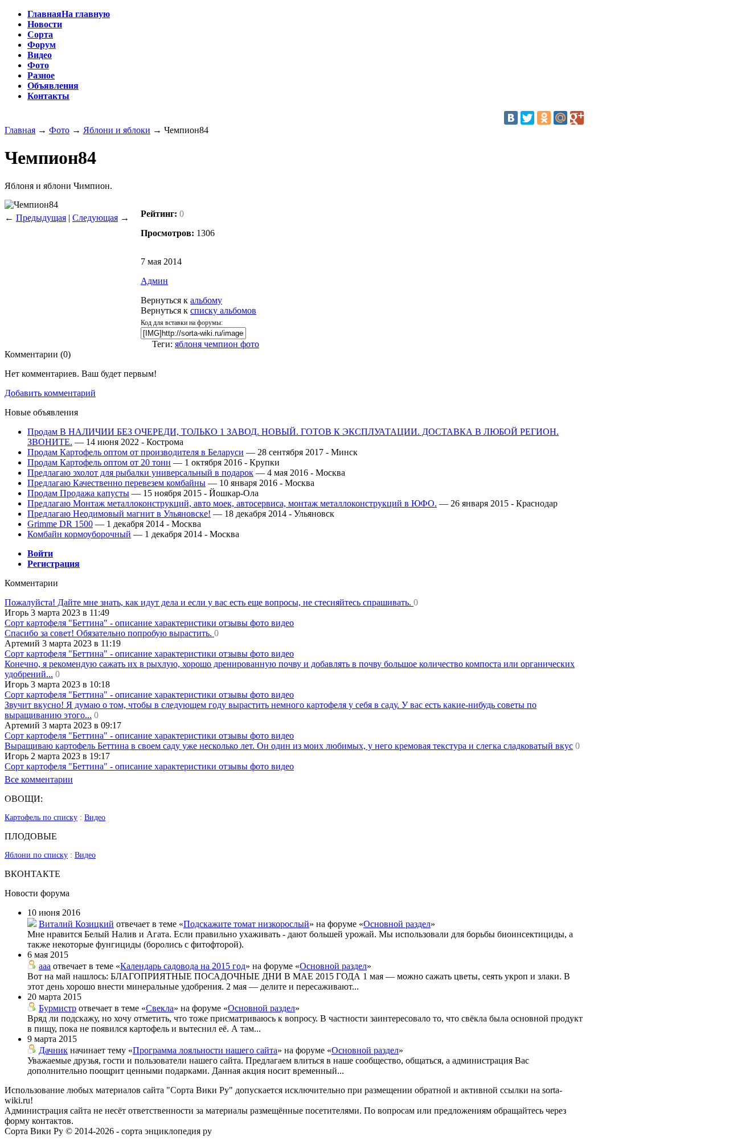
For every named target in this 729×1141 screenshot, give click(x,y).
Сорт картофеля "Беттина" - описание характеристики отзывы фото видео (149, 623)
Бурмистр (57, 1008)
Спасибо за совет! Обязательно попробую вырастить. (109, 633)
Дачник (53, 1050)
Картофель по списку (41, 817)
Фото (59, 130)
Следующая (95, 218)
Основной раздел (397, 924)
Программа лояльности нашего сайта (205, 1050)
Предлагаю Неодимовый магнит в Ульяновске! (119, 513)
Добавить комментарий (50, 393)
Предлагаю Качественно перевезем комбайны (116, 483)
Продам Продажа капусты (78, 493)
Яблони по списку (36, 855)
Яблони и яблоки (116, 130)
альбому (206, 300)
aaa (45, 966)
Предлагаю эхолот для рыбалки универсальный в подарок (140, 472)
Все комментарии (39, 779)
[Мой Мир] (560, 118)
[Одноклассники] (544, 118)
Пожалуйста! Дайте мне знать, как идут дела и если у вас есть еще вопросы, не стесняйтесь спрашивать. (209, 602)
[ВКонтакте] (511, 118)
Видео (94, 817)
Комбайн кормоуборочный (79, 534)
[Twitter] (527, 118)
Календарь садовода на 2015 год (182, 966)
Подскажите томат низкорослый (246, 924)
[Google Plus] (577, 118)
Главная (20, 130)
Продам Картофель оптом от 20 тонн (99, 462)
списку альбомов (223, 310)
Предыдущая (41, 218)
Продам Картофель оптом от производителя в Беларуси (135, 452)
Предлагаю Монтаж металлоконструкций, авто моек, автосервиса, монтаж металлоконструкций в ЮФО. (232, 503)
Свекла (160, 1008)
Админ (154, 281)
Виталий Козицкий (76, 924)
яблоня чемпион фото (217, 344)
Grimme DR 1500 (60, 524)
